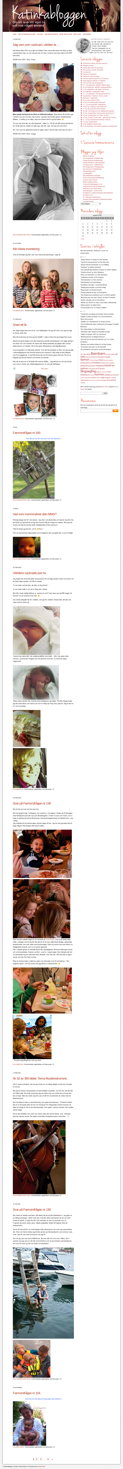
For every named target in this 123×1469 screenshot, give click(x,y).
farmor (84, 359)
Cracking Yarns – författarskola (93, 165)
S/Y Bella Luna (88, 195)
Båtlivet (77, 34)
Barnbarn (98, 353)
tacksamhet (111, 380)
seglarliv (108, 377)
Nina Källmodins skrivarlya (91, 175)
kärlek (108, 365)
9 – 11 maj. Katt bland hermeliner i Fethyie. (97, 120)
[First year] (43, 368)
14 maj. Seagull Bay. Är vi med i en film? (96, 115)
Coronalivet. (87, 72)
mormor (99, 374)
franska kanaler (108, 360)
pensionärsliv (114, 375)
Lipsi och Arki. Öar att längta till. (93, 83)
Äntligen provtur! (88, 65)
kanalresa (100, 365)
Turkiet (82, 383)
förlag (103, 363)
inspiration (91, 366)
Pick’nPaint (50, 939)
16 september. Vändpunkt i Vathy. (94, 91)
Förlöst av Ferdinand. (90, 74)
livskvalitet (91, 369)
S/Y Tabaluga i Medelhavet (91, 197)
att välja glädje (85, 354)
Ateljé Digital (41, 1466)
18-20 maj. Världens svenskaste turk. (95, 107)
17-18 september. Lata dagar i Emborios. (96, 89)
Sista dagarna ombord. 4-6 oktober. (94, 81)
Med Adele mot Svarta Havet (92, 188)
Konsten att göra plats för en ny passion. (96, 78)
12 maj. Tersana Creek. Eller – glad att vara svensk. (99, 117)
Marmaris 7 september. (90, 98)
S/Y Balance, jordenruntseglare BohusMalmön (98, 193)
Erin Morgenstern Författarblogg (93, 167)
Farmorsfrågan (93, 360)
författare (96, 363)
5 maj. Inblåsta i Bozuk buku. (92, 124)
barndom (108, 354)
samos (98, 377)
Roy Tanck (105, 387)
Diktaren (87, 34)
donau (88, 357)
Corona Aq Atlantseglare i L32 (92, 184)
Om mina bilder (51, 34)
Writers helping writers (90, 182)
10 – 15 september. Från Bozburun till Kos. (97, 94)
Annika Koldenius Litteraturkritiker (94, 162)
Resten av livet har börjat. (91, 76)
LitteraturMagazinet (89, 171)
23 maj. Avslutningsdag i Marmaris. (94, 102)
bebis (113, 354)
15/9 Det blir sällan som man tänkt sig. (95, 63)
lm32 (97, 368)
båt (116, 354)
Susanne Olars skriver (90, 180)
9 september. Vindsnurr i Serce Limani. (95, 96)
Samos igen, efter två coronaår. (93, 68)
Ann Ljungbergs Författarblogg (93, 158)
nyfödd (107, 375)
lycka (102, 368)
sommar (91, 380)
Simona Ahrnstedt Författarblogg (93, 178)
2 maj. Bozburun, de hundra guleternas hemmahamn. (100, 126)
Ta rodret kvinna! (88, 201)
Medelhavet (85, 375)
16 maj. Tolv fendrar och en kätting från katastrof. (98, 111)
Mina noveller (65, 34)
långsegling (88, 371)
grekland (83, 366)
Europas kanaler (104, 357)
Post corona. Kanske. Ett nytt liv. (93, 70)
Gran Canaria (109, 363)
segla (102, 377)
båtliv (83, 357)
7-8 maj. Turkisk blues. (90, 122)
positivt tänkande (85, 377)
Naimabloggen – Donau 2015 (92, 191)
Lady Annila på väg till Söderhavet (94, 186)
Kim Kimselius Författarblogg (92, 169)
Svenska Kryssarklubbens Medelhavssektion (97, 199)
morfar (92, 375)
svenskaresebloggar (100, 380)
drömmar (94, 357)
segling (113, 377)
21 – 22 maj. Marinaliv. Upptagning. (94, 104)
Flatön (101, 360)
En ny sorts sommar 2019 (91, 100)
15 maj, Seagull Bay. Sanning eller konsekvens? (98, 113)
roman (93, 377)
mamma (104, 372)
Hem (14, 34)
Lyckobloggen (87, 173)
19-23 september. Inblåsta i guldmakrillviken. (97, 87)
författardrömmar (86, 363)
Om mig (40, 34)
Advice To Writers (88, 156)
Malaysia (98, 372)
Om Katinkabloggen (26, 34)
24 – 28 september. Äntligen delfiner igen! (96, 85)
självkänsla (84, 380)
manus (109, 372)
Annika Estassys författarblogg (93, 160)
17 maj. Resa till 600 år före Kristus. (94, 109)
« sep (82, 239)
